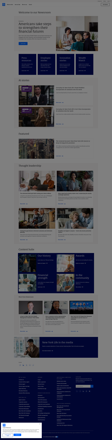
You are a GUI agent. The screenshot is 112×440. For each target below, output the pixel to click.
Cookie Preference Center (8, 435)
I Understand (17, 434)
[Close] (40, 424)
